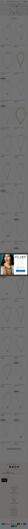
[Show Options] (23, 263)
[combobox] (20, 263)
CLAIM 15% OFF (20, 270)
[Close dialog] (26, 255)
